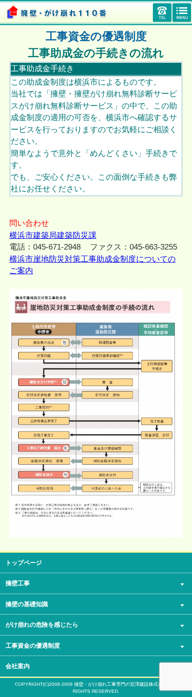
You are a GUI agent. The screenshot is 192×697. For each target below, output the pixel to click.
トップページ (24, 562)
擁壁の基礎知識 (27, 604)
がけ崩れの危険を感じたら (42, 624)
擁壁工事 (18, 583)
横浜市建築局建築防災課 (52, 235)
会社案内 (18, 666)
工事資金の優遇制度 (33, 645)
